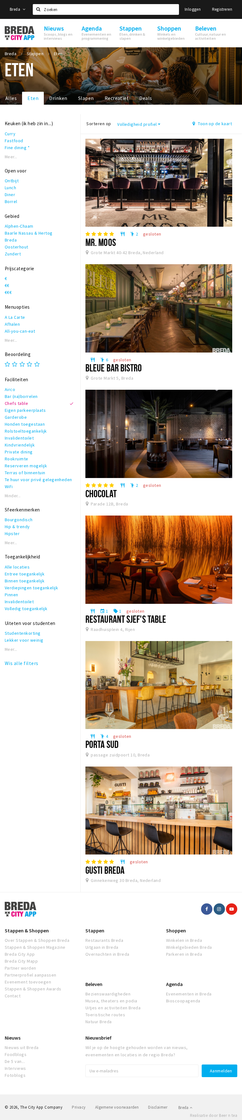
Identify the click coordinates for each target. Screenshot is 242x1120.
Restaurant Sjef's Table (125, 619)
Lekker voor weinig (24, 640)
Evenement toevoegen (28, 982)
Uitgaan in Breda (101, 947)
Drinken (58, 98)
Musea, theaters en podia (111, 1001)
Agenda (174, 984)
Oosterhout (16, 247)
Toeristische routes (105, 1015)
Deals (145, 98)
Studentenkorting (23, 633)
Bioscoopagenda (183, 1001)
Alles (11, 98)
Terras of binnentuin (25, 472)
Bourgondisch (19, 519)
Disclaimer (157, 1107)
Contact (12, 996)
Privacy (78, 1107)
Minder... (13, 496)
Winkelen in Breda (184, 940)
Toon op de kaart (214, 123)
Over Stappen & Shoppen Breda (37, 940)
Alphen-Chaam (19, 226)
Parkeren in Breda (184, 954)
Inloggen (193, 9)
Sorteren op (98, 123)
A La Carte (15, 317)
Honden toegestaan (25, 424)
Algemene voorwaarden (117, 1107)
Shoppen (176, 930)
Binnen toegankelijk (24, 581)
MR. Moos (100, 242)
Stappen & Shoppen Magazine (35, 947)
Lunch (10, 187)
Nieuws (12, 1038)
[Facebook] (206, 909)
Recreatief (117, 98)
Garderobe (16, 417)
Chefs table (16, 403)
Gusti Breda (104, 870)
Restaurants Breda (104, 940)
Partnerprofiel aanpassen (30, 975)
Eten (32, 98)
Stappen (94, 930)
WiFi (9, 486)
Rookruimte (16, 459)
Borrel (11, 201)
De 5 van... (15, 1061)
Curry (10, 134)
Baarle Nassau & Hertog (29, 233)
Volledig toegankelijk (26, 608)
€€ (7, 285)
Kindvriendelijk (20, 445)
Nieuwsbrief (98, 1038)
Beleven (93, 984)
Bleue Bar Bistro (113, 367)
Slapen (86, 98)
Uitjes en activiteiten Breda (113, 1008)
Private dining (19, 452)
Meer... (11, 157)
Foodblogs (15, 1054)
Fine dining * (17, 147)
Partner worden (20, 968)
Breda (15, 9)
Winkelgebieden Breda (189, 947)
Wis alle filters (21, 663)
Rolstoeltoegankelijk (26, 431)
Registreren (222, 9)
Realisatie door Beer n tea (213, 1115)
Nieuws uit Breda (22, 1047)
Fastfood (14, 140)
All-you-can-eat (20, 331)
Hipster (12, 533)
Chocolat (101, 493)
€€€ (8, 292)
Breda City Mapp (21, 961)
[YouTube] (231, 909)
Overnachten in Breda (107, 954)
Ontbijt (12, 181)
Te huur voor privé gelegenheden (38, 479)
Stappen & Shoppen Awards (33, 989)
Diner (10, 194)
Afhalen (12, 324)
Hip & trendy (17, 526)
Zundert (13, 254)
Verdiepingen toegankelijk (31, 588)
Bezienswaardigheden (107, 994)
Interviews (15, 1068)
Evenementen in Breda (189, 994)
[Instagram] (219, 909)
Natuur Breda (98, 1021)
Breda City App (20, 954)
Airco (10, 389)
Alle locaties (17, 567)
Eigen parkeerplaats (25, 410)
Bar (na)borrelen (21, 396)
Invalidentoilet (19, 438)
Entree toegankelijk (24, 574)
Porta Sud (101, 744)
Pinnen (11, 595)
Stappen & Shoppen (27, 930)
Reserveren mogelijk (26, 466)
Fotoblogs (15, 1075)
